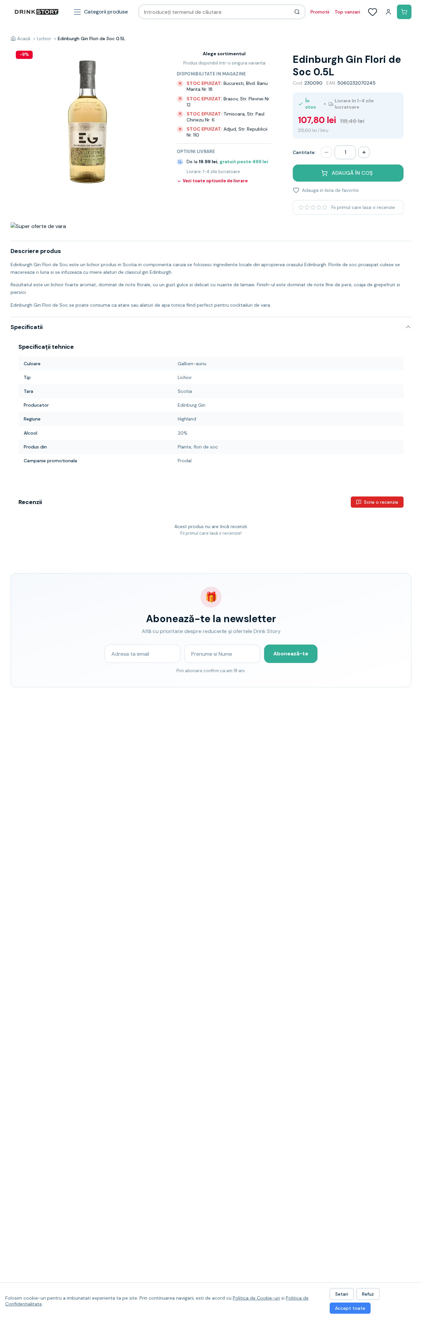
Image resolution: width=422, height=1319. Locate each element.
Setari (341, 1294)
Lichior (44, 38)
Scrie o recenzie (381, 502)
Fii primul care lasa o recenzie (363, 207)
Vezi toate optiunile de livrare (215, 181)
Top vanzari (347, 12)
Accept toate (350, 1308)
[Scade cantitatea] (326, 152)
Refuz (368, 1294)
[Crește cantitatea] (364, 152)
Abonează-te (290, 653)
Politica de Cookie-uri (256, 1298)
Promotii (320, 12)
